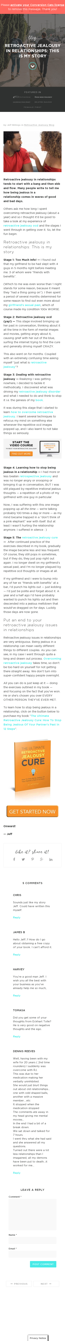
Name (13, 1235)
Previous (20, 1284)
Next (45, 1284)
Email (13, 1248)
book (39, 400)
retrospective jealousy (36, 476)
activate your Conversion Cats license (37, 4)
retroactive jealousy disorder (39, 391)
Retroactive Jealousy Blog (39, 125)
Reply (16, 917)
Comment (15, 1196)
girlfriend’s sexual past (24, 305)
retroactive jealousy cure (40, 537)
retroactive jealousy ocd (20, 225)
